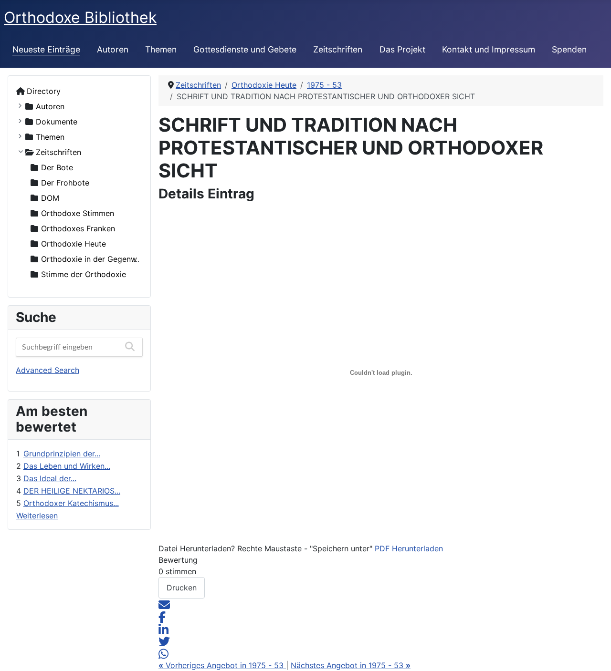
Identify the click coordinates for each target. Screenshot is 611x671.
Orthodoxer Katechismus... (71, 503)
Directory (44, 91)
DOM (50, 198)
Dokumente (56, 121)
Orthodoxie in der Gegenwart (94, 259)
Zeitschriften (337, 49)
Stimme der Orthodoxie (83, 274)
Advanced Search (47, 370)
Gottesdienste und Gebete (244, 49)
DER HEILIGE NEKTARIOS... (71, 491)
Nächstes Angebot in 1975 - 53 (351, 665)
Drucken (182, 587)
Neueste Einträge (46, 49)
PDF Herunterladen (409, 548)
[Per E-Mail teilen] (164, 604)
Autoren (112, 49)
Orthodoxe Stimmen (77, 213)
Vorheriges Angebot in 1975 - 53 (222, 665)
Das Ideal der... (49, 478)
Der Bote (57, 167)
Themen (161, 49)
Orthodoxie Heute (73, 243)
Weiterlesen (37, 515)
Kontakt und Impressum (488, 49)
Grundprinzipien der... (61, 453)
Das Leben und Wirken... (66, 466)
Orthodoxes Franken (78, 228)
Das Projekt (402, 49)
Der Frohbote (65, 182)
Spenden (569, 49)
